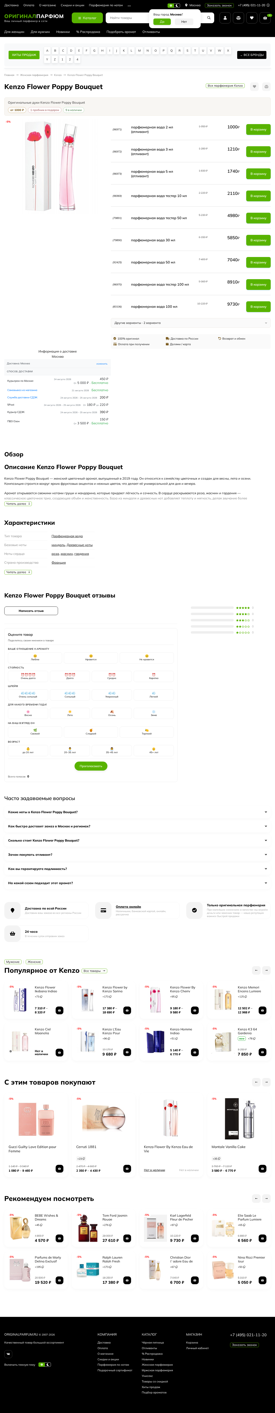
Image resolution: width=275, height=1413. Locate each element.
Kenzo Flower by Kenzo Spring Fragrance (114, 991)
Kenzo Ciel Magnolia (43, 1031)
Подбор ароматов (154, 1392)
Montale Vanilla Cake (229, 1147)
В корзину (258, 129)
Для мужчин (40, 32)
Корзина (192, 1342)
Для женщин (14, 32)
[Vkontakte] (8, 1354)
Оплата (28, 5)
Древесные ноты (80, 545)
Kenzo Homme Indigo (181, 1031)
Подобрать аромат (121, 32)
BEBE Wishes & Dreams (46, 1217)
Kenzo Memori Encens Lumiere (249, 989)
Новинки (63, 32)
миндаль (58, 545)
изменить (101, 363)
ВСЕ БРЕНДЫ (254, 55)
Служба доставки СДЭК (22, 397)
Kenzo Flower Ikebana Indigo (46, 989)
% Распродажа (88, 32)
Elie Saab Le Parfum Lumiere (249, 1217)
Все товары (92, 971)
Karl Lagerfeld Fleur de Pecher (181, 1217)
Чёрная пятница (153, 1342)
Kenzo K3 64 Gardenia (247, 1031)
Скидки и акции (72, 5)
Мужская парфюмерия (157, 1370)
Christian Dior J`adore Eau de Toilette (181, 1261)
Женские (34, 962)
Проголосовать (91, 766)
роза (55, 554)
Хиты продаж (151, 1387)
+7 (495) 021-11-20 (252, 5)
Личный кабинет (197, 1348)
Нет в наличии (154, 1170)
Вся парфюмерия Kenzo (225, 86)
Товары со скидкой (155, 1381)
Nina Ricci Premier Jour (251, 1259)
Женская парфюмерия (157, 1364)
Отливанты (151, 32)
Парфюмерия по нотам (106, 5)
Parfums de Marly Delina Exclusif (48, 1259)
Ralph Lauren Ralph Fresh (112, 1259)
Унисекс (147, 1376)
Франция (59, 562)
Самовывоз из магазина (22, 390)
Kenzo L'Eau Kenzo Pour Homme (111, 1033)
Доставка (12, 5)
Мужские (13, 962)
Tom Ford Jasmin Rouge (114, 1217)
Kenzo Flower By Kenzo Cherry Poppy (182, 991)
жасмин (67, 554)
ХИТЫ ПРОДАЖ (24, 55)
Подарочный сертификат (115, 1370)
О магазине (47, 5)
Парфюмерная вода (67, 536)
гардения (81, 554)
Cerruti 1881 (86, 1147)
